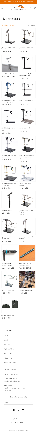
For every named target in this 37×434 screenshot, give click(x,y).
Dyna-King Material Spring (26, 290)
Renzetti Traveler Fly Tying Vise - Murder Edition (26, 74)
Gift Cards (7, 344)
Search (6, 340)
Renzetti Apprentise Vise (8, 73)
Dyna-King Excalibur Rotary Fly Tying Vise (8, 237)
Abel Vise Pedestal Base (7, 315)
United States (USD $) (17, 423)
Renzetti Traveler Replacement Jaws (6, 264)
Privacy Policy (8, 358)
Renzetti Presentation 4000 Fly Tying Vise (8, 184)
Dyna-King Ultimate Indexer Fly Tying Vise (26, 211)
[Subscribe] (31, 402)
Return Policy (8, 353)
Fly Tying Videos (9, 349)
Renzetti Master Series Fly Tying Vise (26, 184)
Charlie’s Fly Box (15, 430)
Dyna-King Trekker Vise (7, 290)
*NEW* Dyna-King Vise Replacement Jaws (25, 264)
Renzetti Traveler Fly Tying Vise (26, 101)
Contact (6, 335)
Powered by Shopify (24, 430)
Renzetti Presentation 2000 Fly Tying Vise (8, 156)
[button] (2, 7)
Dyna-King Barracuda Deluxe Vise (26, 47)
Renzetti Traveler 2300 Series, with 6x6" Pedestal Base (8, 128)
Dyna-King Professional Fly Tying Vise (26, 237)
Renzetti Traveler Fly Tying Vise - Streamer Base (26, 127)
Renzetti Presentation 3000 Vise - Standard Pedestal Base (26, 157)
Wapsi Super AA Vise (6, 210)
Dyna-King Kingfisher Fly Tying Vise (8, 47)
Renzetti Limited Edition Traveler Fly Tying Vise (8, 101)
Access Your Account (10, 362)
